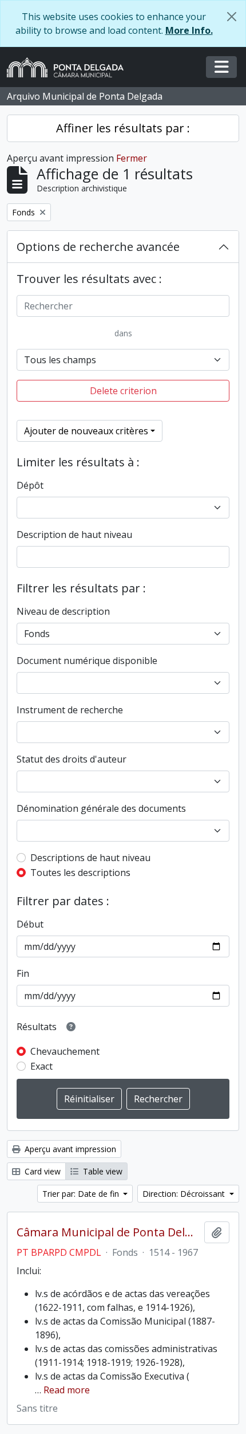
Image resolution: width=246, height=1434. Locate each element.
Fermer (131, 158)
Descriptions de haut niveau (90, 857)
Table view (101, 1171)
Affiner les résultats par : (123, 128)
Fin (23, 973)
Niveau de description (63, 611)
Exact (41, 1066)
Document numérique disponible (87, 660)
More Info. (189, 30)
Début (30, 924)
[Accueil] (70, 67)
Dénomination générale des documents (101, 808)
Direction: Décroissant (184, 1193)
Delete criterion (123, 390)
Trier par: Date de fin (81, 1193)
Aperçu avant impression (69, 1149)
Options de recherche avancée (98, 246)
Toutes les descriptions (80, 872)
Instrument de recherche (70, 710)
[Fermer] (231, 17)
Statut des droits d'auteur (71, 759)
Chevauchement (65, 1051)
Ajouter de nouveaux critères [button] (86, 431)
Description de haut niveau (74, 534)
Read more (66, 1390)
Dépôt (30, 485)
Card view (41, 1171)
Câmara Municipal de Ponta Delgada (108, 1232)
